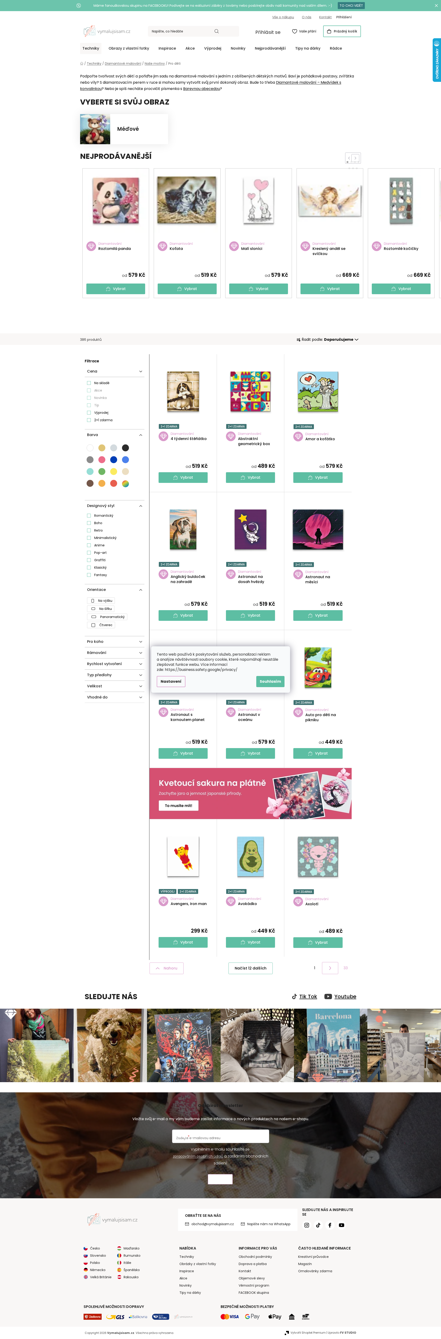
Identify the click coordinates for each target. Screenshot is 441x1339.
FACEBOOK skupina (254, 1292)
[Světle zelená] (101, 471)
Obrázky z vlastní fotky (197, 1264)
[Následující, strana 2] (330, 968)
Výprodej (101, 413)
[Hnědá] (90, 483)
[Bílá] (90, 447)
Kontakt (325, 17)
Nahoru (170, 968)
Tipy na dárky (190, 1292)
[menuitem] (90, 48)
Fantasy (100, 575)
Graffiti (100, 560)
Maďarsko (132, 1248)
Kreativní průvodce (313, 1256)
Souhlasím (270, 681)
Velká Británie (101, 1277)
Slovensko (98, 1255)
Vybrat (119, 288)
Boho (98, 523)
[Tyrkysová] (90, 471)
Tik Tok (308, 996)
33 (346, 968)
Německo (98, 1270)
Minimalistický (105, 538)
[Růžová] (101, 459)
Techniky (186, 1256)
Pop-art (100, 553)
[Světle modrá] (125, 459)
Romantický (103, 515)
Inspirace (186, 1271)
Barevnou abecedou (201, 88)
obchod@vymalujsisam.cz (212, 1224)
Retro (98, 530)
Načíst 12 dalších (250, 968)
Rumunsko (132, 1255)
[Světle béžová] (125, 471)
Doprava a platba (253, 1264)
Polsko (95, 1262)
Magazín (305, 1264)
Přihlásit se (268, 32)
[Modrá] (113, 459)
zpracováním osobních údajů (198, 1156)
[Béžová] (101, 447)
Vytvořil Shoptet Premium (308, 1333)
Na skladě (101, 383)
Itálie (127, 1262)
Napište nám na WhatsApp (269, 1224)
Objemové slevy (252, 1278)
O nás (306, 17)
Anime (99, 545)
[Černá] (125, 447)
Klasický (100, 567)
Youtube (345, 996)
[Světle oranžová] (101, 483)
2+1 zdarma (103, 420)
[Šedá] (90, 459)
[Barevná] (126, 484)
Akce (98, 390)
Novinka (100, 398)
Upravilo (342, 1333)
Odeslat (220, 1179)
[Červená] (113, 483)
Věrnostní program (254, 1285)
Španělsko (132, 1270)
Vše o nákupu (283, 17)
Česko (95, 1248)
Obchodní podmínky (255, 1256)
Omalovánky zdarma (315, 1271)
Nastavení (171, 681)
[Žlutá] (113, 471)
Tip (96, 405)
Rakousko (131, 1277)
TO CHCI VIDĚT (351, 5)
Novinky (185, 1285)
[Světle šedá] (113, 447)
